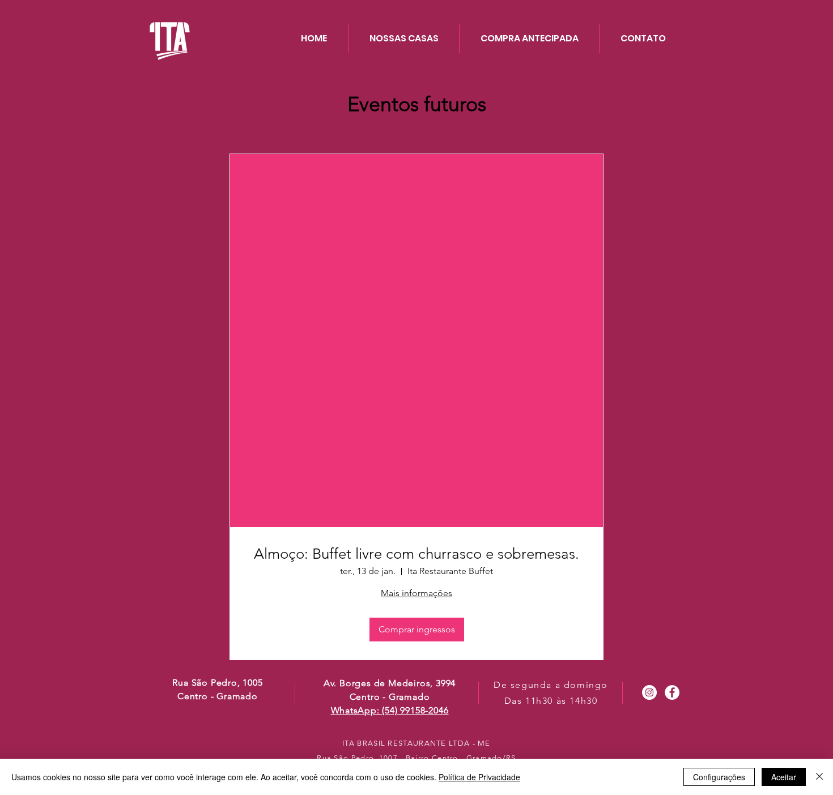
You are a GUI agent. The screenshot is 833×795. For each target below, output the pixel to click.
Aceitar (783, 777)
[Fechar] (819, 777)
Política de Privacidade (479, 777)
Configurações (719, 777)
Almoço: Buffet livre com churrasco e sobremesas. (416, 554)
